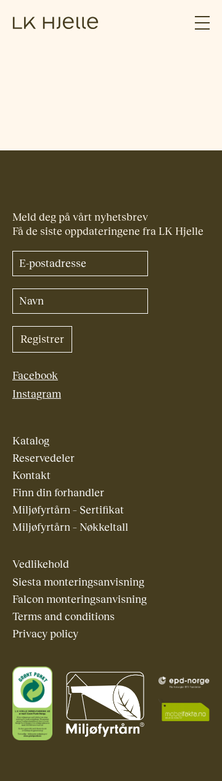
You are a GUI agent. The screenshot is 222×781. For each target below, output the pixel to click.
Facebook (35, 376)
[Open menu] (202, 23)
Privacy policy (45, 634)
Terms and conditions (63, 617)
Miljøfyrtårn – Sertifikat (68, 510)
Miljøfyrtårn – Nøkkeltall (70, 527)
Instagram (36, 394)
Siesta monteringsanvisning (78, 582)
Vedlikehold (40, 564)
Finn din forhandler (58, 493)
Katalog (30, 441)
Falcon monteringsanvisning (79, 599)
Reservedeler (43, 458)
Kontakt (31, 475)
